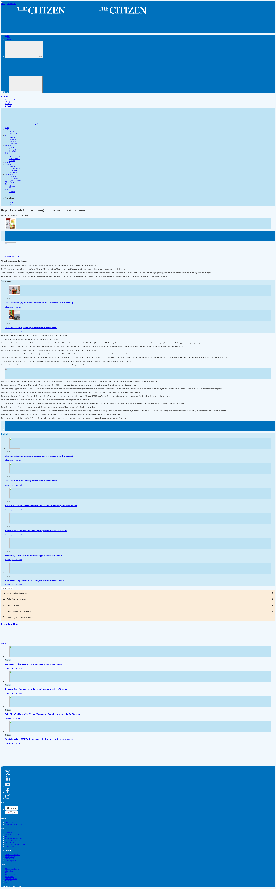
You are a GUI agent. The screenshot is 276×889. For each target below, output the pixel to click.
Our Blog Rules (10, 846)
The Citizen (9, 871)
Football (12, 137)
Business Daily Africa (11, 256)
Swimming (13, 143)
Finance (12, 147)
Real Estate (13, 170)
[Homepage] (82, 12)
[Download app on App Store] (11, 814)
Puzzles (7, 163)
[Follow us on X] (8, 775)
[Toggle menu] (2, 2)
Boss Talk (12, 151)
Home (7, 36)
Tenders (12, 188)
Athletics (12, 141)
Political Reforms (15, 180)
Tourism (12, 166)
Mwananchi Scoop (11, 875)
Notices (12, 186)
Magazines (9, 174)
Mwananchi (9, 873)
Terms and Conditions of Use (15, 844)
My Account (5, 96)
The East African (11, 879)
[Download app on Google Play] (11, 809)
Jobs (6, 184)
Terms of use (9, 842)
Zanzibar (8, 165)
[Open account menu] (26, 84)
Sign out (8, 106)
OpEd (7, 153)
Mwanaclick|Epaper (12, 835)
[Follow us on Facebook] (8, 792)
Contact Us (9, 822)
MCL (3, 4)
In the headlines (9, 624)
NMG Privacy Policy (12, 840)
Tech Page (13, 172)
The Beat (12, 176)
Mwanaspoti (9, 877)
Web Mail (8, 836)
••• (2, 92)
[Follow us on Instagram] (8, 798)
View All (4, 643)
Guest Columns (14, 159)
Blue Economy (14, 168)
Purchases (8, 104)
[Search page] (17, 32)
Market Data (9, 182)
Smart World (13, 178)
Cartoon (12, 161)
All (2, 763)
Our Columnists (14, 157)
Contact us (8, 833)
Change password (11, 102)
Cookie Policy (10, 859)
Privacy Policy (10, 857)
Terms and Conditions (12, 855)
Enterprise (12, 149)
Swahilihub (9, 881)
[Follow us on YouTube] (8, 787)
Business (8, 145)
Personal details (10, 100)
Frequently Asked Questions (14, 824)
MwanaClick (11, 4)
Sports (7, 135)
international (9, 40)
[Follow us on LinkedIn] (8, 781)
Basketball (13, 139)
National (8, 38)
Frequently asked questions (14, 838)
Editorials (12, 155)
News (7, 130)
